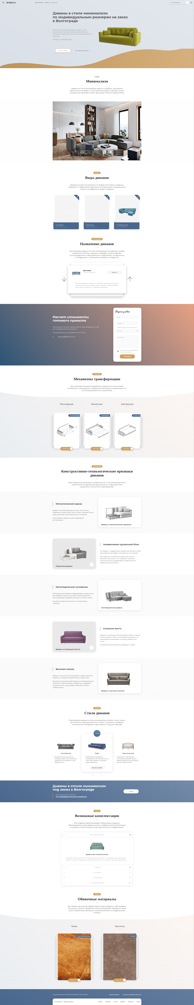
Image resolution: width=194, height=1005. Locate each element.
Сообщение (120, 337)
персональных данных (126, 352)
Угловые (60, 225)
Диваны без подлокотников (97, 854)
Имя (118, 317)
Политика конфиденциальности (132, 994)
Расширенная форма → (82, 50)
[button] (54, 131)
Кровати (130, 1001)
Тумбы (138, 1001)
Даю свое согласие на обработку (129, 351)
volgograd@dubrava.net (66, 337)
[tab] (97, 834)
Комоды (107, 1001)
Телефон (119, 323)
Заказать (114, 272)
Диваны (122, 1001)
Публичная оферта (114, 994)
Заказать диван (97, 768)
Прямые (90, 225)
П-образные (122, 225)
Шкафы (100, 1001)
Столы (115, 1001)
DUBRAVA (11, 2)
